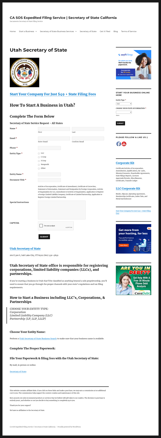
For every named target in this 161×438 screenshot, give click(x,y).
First (40, 132)
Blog (116, 31)
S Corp (43, 161)
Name (13, 128)
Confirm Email (78, 142)
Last (74, 132)
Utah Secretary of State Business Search (38, 338)
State (117, 115)
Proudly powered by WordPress (69, 427)
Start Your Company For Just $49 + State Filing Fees (53, 94)
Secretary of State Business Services (57, 31)
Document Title (18, 180)
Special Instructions (19, 202)
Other (43, 168)
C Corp (43, 157)
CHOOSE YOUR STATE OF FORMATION (131, 108)
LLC (42, 153)
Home (13, 31)
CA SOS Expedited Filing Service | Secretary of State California (63, 18)
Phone (14, 148)
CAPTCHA (14, 223)
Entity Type (16, 153)
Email (13, 138)
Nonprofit (45, 164)
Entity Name (16, 174)
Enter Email (43, 142)
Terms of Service (128, 31)
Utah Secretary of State (25, 248)
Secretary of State (88, 31)
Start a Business (26, 31)
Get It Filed (105, 31)
